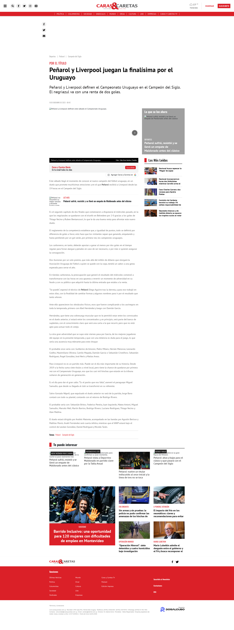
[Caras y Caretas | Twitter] (24, 6)
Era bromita (124, 506)
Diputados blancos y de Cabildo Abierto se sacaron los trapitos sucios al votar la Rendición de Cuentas (170, 214)
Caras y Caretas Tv (168, 14)
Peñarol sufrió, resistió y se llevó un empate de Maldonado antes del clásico (97, 201)
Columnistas (74, 14)
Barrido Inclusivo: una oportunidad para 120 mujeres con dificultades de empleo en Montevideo (82, 536)
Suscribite (130, 167)
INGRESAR (209, 6)
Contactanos (158, 585)
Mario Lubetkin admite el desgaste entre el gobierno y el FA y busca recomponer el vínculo (168, 550)
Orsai (122, 14)
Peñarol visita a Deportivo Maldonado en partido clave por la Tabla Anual (98, 460)
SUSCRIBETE (224, 6)
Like (142, 14)
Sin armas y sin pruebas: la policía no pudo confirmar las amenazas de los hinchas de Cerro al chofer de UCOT (134, 515)
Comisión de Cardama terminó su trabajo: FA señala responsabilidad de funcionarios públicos (170, 203)
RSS (155, 592)
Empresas (152, 14)
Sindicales (100, 14)
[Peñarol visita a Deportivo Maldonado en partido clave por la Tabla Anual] (99, 454)
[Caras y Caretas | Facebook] (18, 6)
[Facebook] (44, 24)
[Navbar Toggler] (7, 6)
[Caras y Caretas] (62, 563)
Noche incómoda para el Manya (62, 453)
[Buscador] (12, 6)
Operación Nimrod (126, 541)
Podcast (104, 582)
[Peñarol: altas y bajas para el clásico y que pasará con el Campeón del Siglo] (169, 454)
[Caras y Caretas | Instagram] (30, 6)
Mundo (112, 14)
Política (60, 14)
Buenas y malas (160, 451)
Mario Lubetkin (160, 541)
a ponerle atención (161, 506)
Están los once (126, 465)
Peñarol (57, 435)
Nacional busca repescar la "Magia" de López (170, 169)
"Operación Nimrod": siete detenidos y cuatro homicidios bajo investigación (134, 548)
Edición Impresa (107, 586)
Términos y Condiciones (56, 606)
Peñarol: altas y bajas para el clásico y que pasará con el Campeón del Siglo (168, 460)
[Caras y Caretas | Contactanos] (181, 561)
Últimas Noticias (55, 577)
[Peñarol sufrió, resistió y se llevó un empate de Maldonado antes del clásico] (55, 201)
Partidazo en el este (93, 451)
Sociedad (88, 14)
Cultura (132, 14)
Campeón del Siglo (68, 435)
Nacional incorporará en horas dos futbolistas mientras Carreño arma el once (169, 182)
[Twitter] (44, 30)
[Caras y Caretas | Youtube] (36, 6)
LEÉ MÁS (66, 197)
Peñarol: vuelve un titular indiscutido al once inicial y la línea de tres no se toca (134, 474)
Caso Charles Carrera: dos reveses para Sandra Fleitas (169, 191)
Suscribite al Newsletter (162, 579)
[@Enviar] (44, 36)
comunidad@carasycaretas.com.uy (66, 612)
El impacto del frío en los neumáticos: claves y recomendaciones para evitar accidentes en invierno (169, 515)
